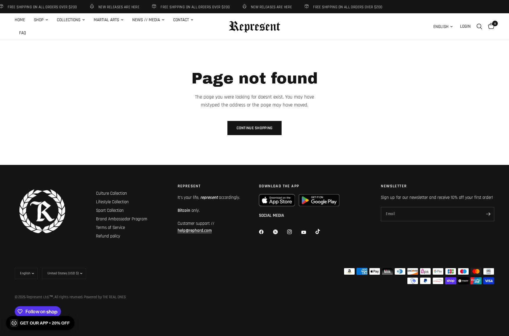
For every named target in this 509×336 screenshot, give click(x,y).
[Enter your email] (488, 214)
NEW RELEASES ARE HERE (116, 7)
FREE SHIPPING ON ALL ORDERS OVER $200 (193, 7)
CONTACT (181, 20)
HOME (20, 20)
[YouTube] (307, 232)
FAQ (22, 33)
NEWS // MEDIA (146, 20)
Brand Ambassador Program (121, 219)
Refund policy (108, 236)
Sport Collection (110, 210)
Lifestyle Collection (112, 202)
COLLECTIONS (68, 20)
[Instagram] (293, 231)
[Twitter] (279, 231)
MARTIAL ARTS (106, 20)
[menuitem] (22, 20)
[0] (489, 26)
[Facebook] (265, 231)
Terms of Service (110, 227)
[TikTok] (321, 231)
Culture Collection (111, 193)
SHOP (39, 20)
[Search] (479, 26)
